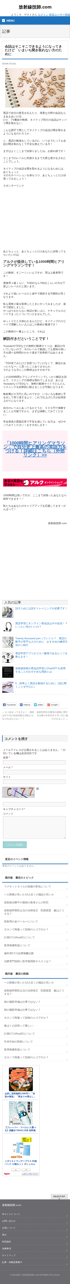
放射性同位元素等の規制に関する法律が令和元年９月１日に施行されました (52, 715)
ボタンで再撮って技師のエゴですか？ (26, 929)
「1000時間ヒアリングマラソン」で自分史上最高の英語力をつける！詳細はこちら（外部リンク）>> (35, 448)
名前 (6, 757)
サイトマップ (8, 1255)
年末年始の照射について (18, 1041)
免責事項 (6, 1248)
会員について (8, 1227)
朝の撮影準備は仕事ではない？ (22, 1001)
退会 (4, 1234)
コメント (8, 813)
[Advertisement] (35, 217)
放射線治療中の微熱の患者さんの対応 (26, 902)
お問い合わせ (8, 1221)
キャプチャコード (13, 809)
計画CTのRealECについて (19, 937)
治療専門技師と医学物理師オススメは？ (27, 961)
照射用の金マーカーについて (21, 921)
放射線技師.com (35, 6)
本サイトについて (11, 1214)
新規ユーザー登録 (59, 14)
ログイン (43, 14)
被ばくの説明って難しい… (19, 1025)
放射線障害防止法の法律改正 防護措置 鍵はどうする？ (34, 912)
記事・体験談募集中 (12, 1262)
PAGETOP (59, 1196)
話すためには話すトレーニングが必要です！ (41, 608)
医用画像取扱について (17, 945)
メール (8, 767)
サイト (7, 776)
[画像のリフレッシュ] (38, 788)
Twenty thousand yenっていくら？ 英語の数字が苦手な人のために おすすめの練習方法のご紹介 (41, 641)
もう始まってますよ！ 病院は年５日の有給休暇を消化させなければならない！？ (18, 715)
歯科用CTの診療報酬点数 (19, 953)
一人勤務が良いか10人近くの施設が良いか (29, 894)
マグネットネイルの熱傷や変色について (27, 886)
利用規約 (6, 1241)
